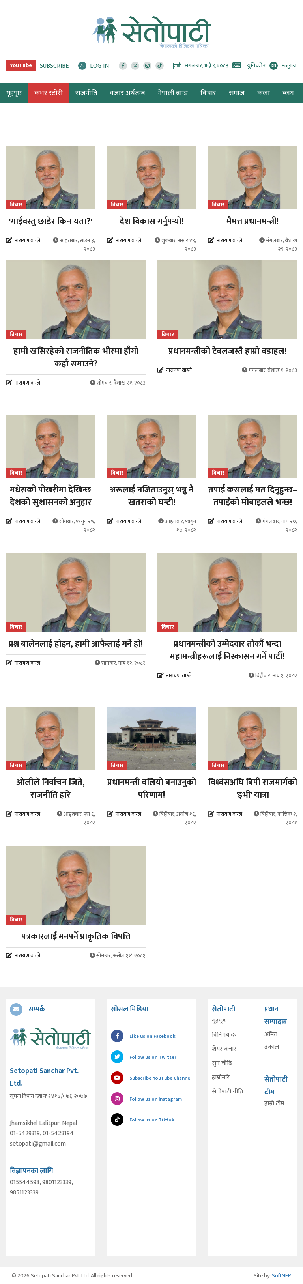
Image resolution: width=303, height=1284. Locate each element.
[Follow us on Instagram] (147, 66)
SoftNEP (281, 1275)
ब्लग (288, 93)
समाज (237, 93)
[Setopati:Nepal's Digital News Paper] (151, 32)
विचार (208, 93)
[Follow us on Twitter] (135, 66)
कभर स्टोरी (48, 93)
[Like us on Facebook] (123, 66)
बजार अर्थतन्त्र (127, 93)
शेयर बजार (224, 1049)
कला (263, 93)
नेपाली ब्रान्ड (173, 93)
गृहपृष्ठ (219, 1021)
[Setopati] (50, 1038)
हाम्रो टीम (274, 1104)
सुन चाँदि (222, 1063)
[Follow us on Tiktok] (159, 66)
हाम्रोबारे (221, 1078)
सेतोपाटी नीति (227, 1092)
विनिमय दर (224, 1035)
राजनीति (86, 93)
